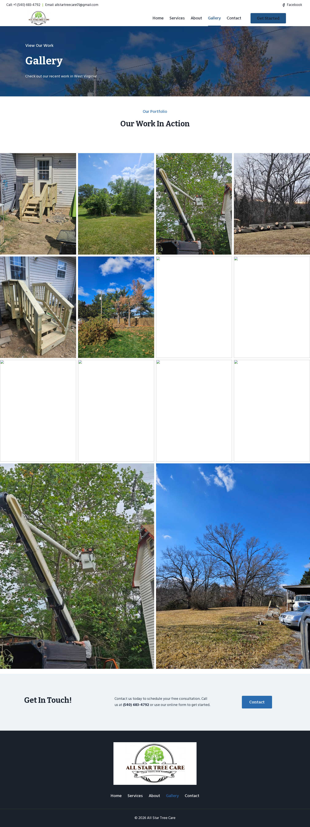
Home (158, 18)
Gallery (214, 18)
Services (177, 18)
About (196, 18)
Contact (234, 18)
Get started (268, 18)
